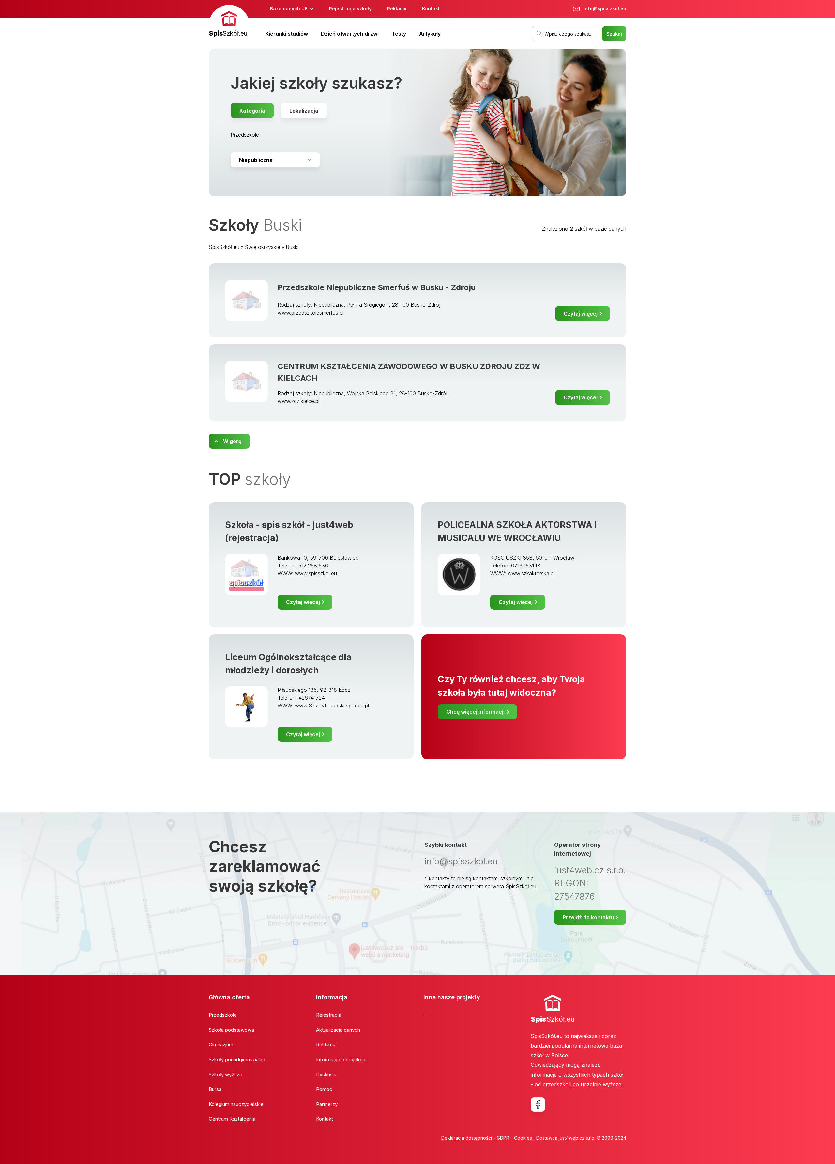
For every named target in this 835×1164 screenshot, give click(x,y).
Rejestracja (328, 1015)
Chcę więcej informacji (475, 711)
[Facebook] (538, 1104)
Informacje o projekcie (341, 1059)
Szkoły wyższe (225, 1074)
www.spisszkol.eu (316, 573)
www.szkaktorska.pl (531, 573)
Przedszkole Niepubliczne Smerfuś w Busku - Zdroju (377, 287)
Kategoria (252, 110)
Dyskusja (326, 1074)
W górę (232, 441)
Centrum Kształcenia (232, 1119)
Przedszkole (245, 135)
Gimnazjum (221, 1044)
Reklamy (396, 8)
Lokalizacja (303, 110)
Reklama (325, 1044)
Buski (292, 247)
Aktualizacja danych (338, 1030)
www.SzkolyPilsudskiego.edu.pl (332, 705)
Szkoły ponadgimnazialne (237, 1059)
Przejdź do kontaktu (588, 917)
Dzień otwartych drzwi (350, 33)
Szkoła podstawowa (231, 1030)
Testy (399, 33)
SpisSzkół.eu (224, 247)
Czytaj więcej (581, 313)
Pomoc (324, 1089)
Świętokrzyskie (262, 247)
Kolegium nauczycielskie (236, 1104)
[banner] (229, 22)
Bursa (215, 1089)
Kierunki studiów (286, 33)
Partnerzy (327, 1104)
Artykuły (430, 33)
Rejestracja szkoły (350, 8)
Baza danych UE (288, 8)
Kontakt (431, 8)
